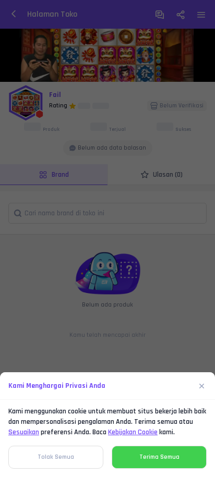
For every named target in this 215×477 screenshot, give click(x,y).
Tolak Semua (56, 457)
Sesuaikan (23, 432)
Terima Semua (159, 457)
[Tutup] (202, 385)
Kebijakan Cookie (133, 432)
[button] (107, 238)
